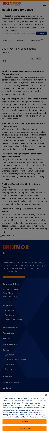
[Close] (46, 395)
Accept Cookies (24, 428)
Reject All (24, 422)
